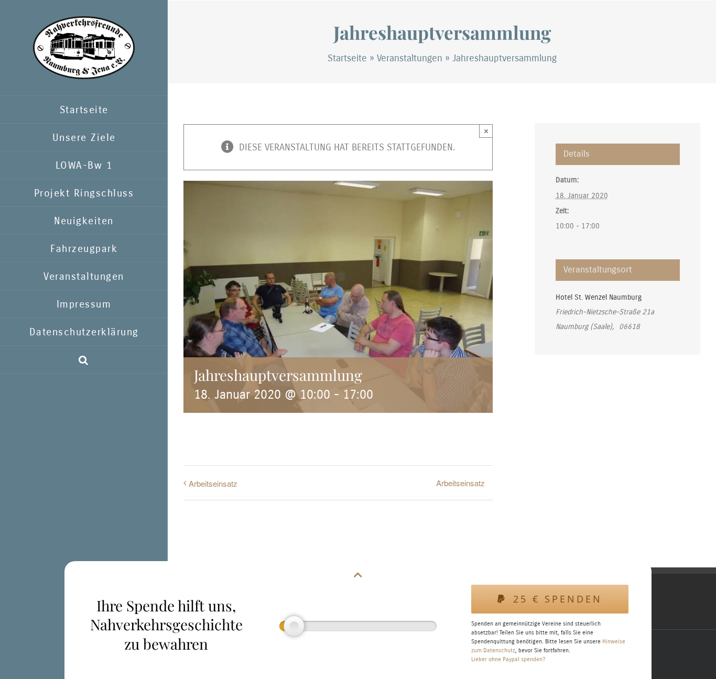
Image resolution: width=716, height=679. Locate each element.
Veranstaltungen (409, 58)
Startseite (347, 58)
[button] (84, 360)
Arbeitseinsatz (213, 483)
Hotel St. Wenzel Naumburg (599, 297)
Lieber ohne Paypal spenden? (508, 659)
